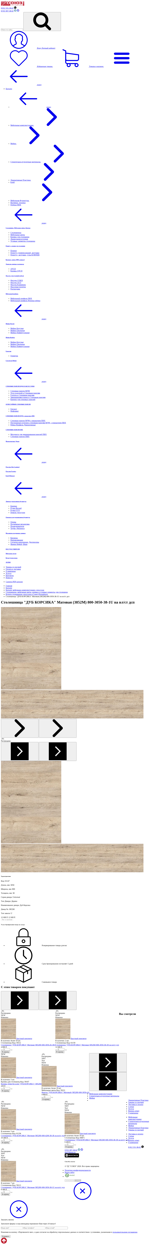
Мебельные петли (11, 553)
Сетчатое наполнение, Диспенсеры (24, 542)
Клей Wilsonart (10, 475)
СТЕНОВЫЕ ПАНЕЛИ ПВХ (14, 429)
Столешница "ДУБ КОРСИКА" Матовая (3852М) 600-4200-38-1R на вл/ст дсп (33, 1136)
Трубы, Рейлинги (17, 528)
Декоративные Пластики (20, 180)
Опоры (13, 522)
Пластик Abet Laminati (12, 467)
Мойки (13, 144)
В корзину (5, 1052)
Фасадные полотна (18, 287)
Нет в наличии (7, 920)
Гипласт (13, 409)
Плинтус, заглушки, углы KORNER (25, 255)
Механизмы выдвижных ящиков (16, 533)
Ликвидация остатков (19, 239)
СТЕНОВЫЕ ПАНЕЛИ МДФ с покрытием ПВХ (20, 416)
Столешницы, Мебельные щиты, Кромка (18, 228)
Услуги (8, 573)
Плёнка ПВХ (15, 205)
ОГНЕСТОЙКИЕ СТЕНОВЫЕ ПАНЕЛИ (18, 404)
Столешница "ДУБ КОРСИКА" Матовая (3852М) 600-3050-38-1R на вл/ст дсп (96, 1140)
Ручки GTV (15, 510)
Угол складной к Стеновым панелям (25, 393)
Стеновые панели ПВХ (19, 437)
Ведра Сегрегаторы (11, 558)
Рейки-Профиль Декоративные (23, 425)
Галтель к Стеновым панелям (22, 395)
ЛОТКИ (8, 562)
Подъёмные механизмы (20, 524)
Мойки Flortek (10, 323)
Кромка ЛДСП (16, 271)
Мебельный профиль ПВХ (21, 298)
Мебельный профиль (12, 294)
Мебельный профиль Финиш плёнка (25, 301)
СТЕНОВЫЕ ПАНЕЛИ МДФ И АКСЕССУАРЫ (20, 386)
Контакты (10, 576)
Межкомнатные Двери (12, 441)
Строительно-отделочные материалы (25, 162)
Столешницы (15, 233)
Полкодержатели (17, 526)
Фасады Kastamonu (18, 285)
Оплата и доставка (13, 569)
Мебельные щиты (17, 235)
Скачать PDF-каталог (14, 582)
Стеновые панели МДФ (20, 391)
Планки (13, 251)
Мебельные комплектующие (22, 125)
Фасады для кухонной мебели (15, 275)
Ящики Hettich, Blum (18, 544)
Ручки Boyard (15, 508)
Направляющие (16, 540)
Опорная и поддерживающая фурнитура (18, 517)
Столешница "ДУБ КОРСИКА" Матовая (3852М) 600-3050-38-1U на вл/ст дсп (33, 1187)
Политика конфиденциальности (78, 1170)
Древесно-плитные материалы (15, 264)
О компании (11, 571)
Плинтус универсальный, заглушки (24, 253)
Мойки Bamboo (10, 337)
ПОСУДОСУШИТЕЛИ (13, 549)
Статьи (131, 1107)
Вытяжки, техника (18, 203)
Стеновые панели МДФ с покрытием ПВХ (27, 421)
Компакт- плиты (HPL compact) (15, 259)
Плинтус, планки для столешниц (15, 246)
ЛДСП (13, 269)
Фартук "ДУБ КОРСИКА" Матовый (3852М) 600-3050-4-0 (65, 1092)
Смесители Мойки (11, 360)
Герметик (8, 351)
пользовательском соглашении (125, 1232)
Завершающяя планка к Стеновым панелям (27, 397)
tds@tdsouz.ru (70, 1152)
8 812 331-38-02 (7, 8)
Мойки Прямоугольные (20, 333)
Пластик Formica (11, 471)
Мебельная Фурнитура (19, 201)
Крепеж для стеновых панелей (22, 399)
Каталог (9, 89)
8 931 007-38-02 (7, 11)
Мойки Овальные (17, 331)
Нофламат (14, 411)
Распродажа (15, 289)
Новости (9, 578)
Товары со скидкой (13, 567)
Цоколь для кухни (17, 513)
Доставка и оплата (135, 1105)
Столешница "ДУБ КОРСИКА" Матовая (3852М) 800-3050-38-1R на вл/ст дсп (87, 1045)
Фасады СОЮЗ (16, 280)
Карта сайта (69, 1172)
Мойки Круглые (17, 328)
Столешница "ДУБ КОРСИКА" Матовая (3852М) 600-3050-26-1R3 (28, 1045)
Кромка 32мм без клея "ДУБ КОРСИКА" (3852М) (21, 1084)
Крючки (13, 506)
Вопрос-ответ (133, 1111)
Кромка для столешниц (19, 237)
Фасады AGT (15, 283)
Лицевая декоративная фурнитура (16, 501)
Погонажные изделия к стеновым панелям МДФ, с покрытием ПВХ (38, 423)
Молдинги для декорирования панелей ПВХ (28, 434)
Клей (12, 182)
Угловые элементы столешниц (22, 241)
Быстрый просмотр (24, 1039)
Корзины (14, 538)
